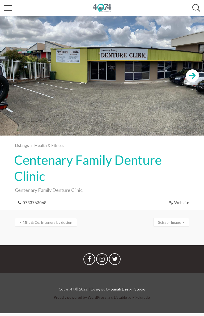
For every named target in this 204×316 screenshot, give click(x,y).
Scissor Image (169, 222)
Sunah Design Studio (128, 289)
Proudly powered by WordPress (80, 297)
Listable (120, 297)
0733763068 (34, 202)
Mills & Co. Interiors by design (47, 222)
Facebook (89, 260)
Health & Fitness (49, 145)
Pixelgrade (141, 297)
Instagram (102, 260)
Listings (22, 145)
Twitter (114, 260)
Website (181, 202)
